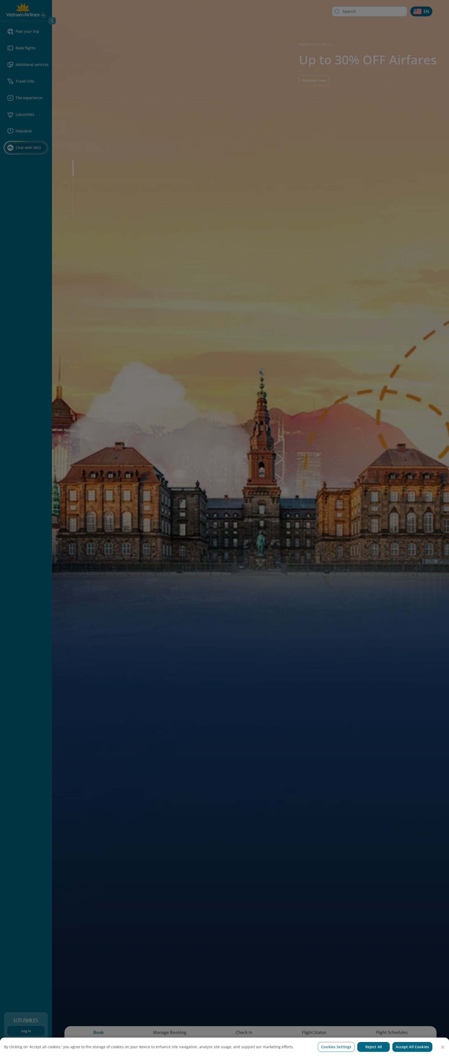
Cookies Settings (336, 1046)
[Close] (443, 1047)
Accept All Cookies (412, 1046)
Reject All (373, 1046)
